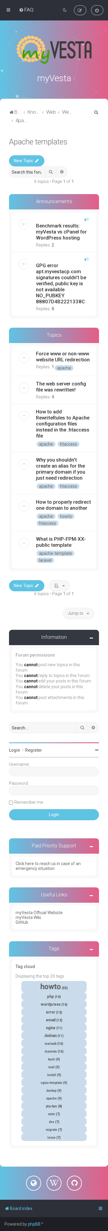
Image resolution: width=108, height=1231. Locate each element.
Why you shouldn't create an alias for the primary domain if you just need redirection (60, 469)
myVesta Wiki (28, 917)
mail (51, 1067)
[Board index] (54, 50)
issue (51, 1137)
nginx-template (51, 1082)
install (51, 1075)
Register (33, 750)
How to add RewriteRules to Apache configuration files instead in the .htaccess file (62, 424)
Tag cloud (25, 966)
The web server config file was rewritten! (61, 387)
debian (50, 1035)
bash (51, 1059)
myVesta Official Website (39, 912)
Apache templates (38, 142)
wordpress (51, 1004)
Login (14, 750)
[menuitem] (26, 9)
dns (51, 1122)
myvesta (51, 1051)
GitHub (22, 922)
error (50, 1012)
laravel (45, 560)
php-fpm (51, 1106)
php (50, 996)
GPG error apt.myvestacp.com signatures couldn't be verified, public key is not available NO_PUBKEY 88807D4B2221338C (61, 283)
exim (51, 1114)
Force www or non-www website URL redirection (63, 357)
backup (51, 1090)
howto (66, 516)
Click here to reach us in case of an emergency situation (48, 866)
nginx (51, 1027)
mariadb (50, 1043)
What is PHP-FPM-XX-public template (61, 542)
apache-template (55, 553)
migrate (51, 1129)
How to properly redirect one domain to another (63, 505)
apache (64, 368)
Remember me (28, 802)
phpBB (34, 1224)
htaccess (68, 444)
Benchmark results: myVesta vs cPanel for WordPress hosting (61, 232)
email (51, 1020)
